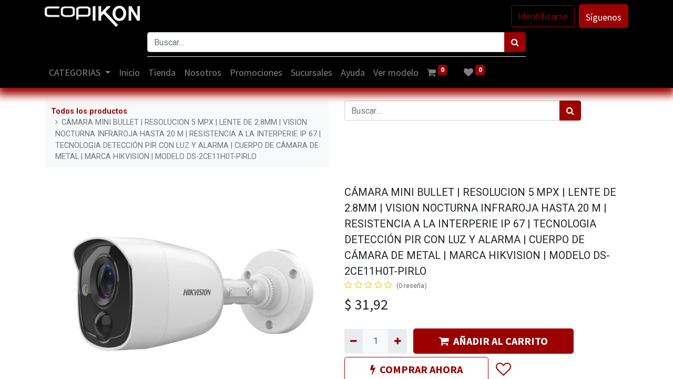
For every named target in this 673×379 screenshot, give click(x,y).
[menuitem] (129, 72)
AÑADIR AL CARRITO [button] (500, 340)
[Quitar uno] (353, 341)
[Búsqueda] (515, 42)
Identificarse (543, 16)
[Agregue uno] (397, 341)
